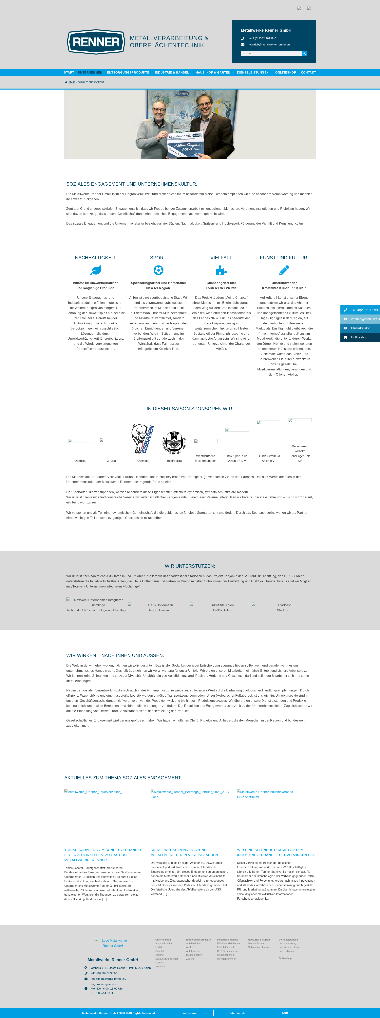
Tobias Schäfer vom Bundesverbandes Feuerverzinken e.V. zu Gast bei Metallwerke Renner (103, 855)
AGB (285, 1013)
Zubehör (190, 959)
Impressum (189, 1013)
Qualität (159, 951)
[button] (69, 605)
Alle (99, 821)
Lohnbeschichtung (289, 947)
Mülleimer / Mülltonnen (229, 943)
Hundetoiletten (194, 955)
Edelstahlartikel (225, 947)
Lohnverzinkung (287, 943)
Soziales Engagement (117, 821)
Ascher (190, 947)
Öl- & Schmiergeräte (228, 951)
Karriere (159, 962)
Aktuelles (90, 821)
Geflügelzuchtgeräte (259, 947)
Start (71, 82)
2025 (166, 821)
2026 (79, 821)
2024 (252, 821)
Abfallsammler (194, 951)
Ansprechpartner (164, 943)
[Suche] (304, 53)
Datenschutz (237, 1013)
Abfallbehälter (193, 943)
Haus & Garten (256, 943)
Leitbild (159, 947)
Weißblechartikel (226, 955)
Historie (159, 955)
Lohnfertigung (286, 951)
